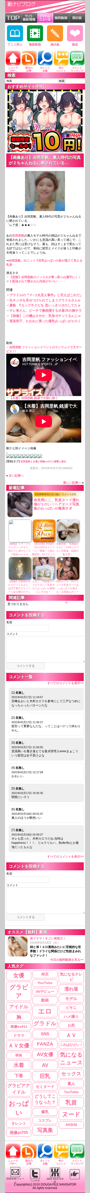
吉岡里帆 (18, 235)
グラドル (45, 1024)
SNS (45, 1034)
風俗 (75, 44)
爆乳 (45, 1112)
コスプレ (45, 1120)
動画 (45, 1000)
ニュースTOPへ (13, 69)
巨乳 (45, 1076)
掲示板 (55, 44)
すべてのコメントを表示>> (65, 683)
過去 (63, 461)
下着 (18, 1075)
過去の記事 (29, 69)
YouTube (45, 983)
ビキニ (71, 1008)
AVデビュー (45, 991)
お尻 (71, 1025)
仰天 (45, 974)
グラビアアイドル (19, 1089)
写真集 (45, 1130)
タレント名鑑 (45, 69)
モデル (71, 999)
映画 (19, 1055)
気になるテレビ (71, 976)
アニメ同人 (15, 44)
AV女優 (45, 1054)
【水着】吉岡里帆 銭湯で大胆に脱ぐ (33, 398)
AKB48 (71, 1125)
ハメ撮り (71, 1016)
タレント (18, 1123)
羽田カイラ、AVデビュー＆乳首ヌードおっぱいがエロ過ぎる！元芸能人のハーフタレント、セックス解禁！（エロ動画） (67, 592)
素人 (71, 1083)
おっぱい (19, 1108)
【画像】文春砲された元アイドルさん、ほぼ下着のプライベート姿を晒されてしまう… (19, 588)
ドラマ (18, 1035)
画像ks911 (18, 1027)
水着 (19, 1065)
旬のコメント (61, 69)
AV (45, 1065)
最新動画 (35, 44)
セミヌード (45, 1086)
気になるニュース (71, 1059)
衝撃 (56, 461)
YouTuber (71, 1092)
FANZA (45, 1044)
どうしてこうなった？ (45, 1099)
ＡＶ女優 (18, 1045)
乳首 (71, 1102)
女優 (35, 461)
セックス (71, 1073)
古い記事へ (16, 475)
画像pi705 (19, 1132)
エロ (45, 1011)
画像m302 (46, 461)
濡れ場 (71, 988)
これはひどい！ (71, 1045)
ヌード (71, 1114)
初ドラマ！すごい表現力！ (57, 949)
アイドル (18, 1006)
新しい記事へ (72, 482)
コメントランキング (77, 69)
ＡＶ (71, 1035)
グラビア (19, 991)
